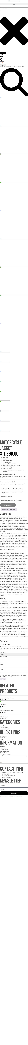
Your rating (3, 652)
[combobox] (14, 8)
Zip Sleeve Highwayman (6, 710)
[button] (14, 4)
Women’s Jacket (11, 66)
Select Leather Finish (8, 505)
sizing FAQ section (6, 620)
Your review (3, 656)
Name (2, 663)
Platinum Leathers (8, 795)
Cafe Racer (3, 703)
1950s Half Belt (4, 716)
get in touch (19, 622)
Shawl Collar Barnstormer (7, 697)
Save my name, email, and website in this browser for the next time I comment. (13, 675)
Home (1, 66)
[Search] (3, 53)
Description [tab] (5, 509)
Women (5, 66)
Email (2, 668)
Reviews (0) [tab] (13, 509)
